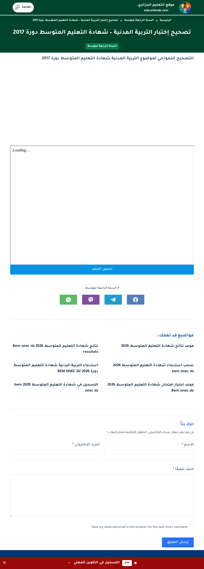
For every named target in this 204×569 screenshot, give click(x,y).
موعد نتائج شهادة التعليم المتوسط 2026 (157, 346)
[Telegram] (113, 300)
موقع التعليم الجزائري (156, 5)
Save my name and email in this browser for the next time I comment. (139, 527)
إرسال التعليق (178, 542)
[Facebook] (135, 300)
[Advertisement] (102, 104)
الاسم (188, 445)
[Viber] (91, 300)
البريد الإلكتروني (86, 445)
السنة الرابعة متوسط (102, 46)
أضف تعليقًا (183, 469)
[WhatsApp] (68, 300)
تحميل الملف (102, 269)
